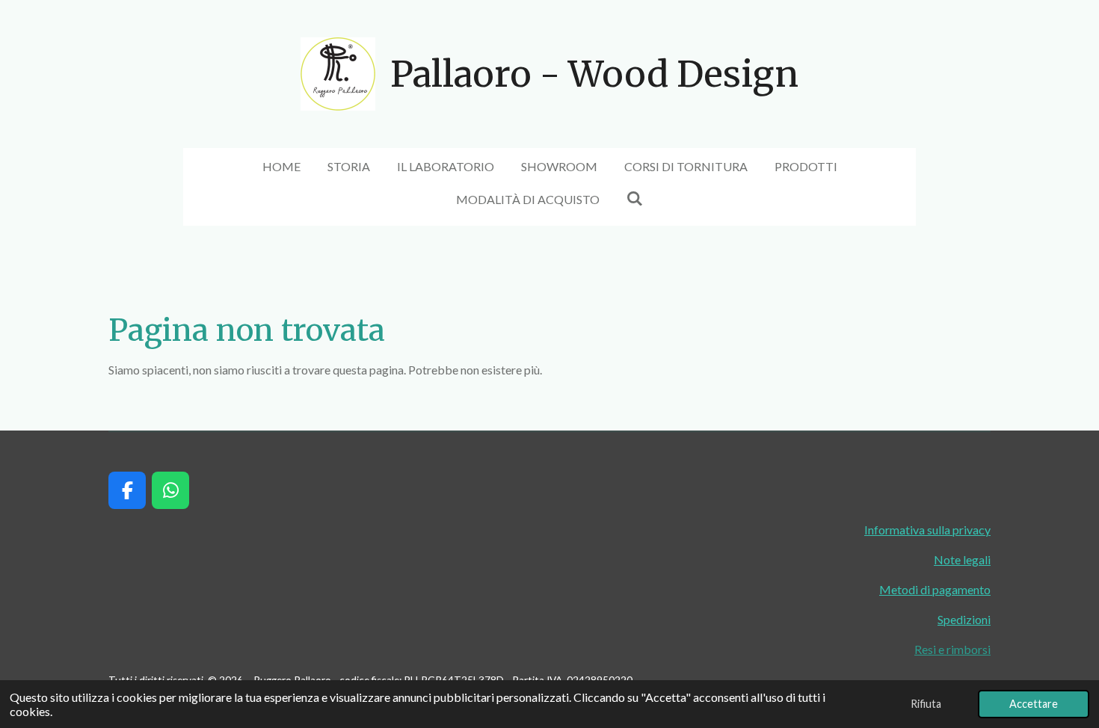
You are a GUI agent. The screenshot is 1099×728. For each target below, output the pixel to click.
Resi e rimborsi (952, 649)
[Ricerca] (635, 198)
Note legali (962, 559)
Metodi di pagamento (935, 589)
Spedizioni (964, 619)
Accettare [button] (1033, 703)
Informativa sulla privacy (927, 529)
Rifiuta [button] (926, 703)
